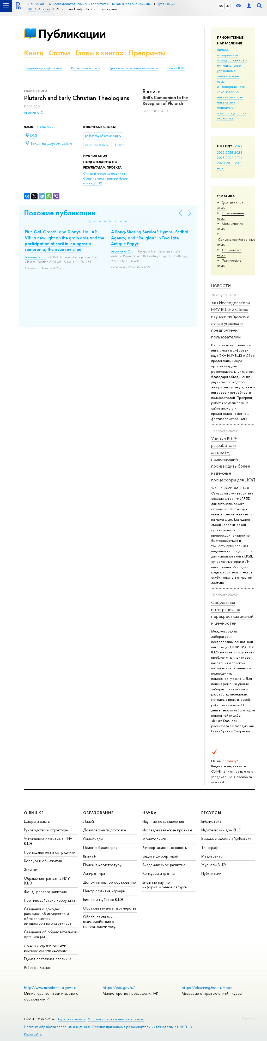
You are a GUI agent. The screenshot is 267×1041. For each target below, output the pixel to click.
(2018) (105, 178)
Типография (211, 847)
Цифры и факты (37, 821)
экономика (225, 118)
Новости (221, 286)
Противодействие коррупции (49, 900)
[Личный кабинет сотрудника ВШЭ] (249, 6)
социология (237, 113)
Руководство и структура (46, 829)
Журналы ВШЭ (213, 864)
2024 (238, 152)
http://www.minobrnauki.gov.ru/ (50, 987)
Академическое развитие (163, 864)
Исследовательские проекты (167, 829)
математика (226, 102)
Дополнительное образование (109, 882)
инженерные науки (231, 86)
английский (45, 127)
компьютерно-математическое (230, 94)
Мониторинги (154, 838)
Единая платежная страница (47, 958)
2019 (230, 162)
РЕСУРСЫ (211, 812)
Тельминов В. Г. (35, 257)
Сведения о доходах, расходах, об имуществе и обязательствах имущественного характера (47, 916)
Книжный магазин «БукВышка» (226, 838)
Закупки (30, 869)
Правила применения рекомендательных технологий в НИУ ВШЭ (142, 1027)
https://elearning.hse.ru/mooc (207, 987)
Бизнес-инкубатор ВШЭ (103, 899)
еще (220, 168)
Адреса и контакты (72, 1019)
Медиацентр (212, 856)
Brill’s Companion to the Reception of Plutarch (165, 100)
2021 (238, 157)
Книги (34, 52)
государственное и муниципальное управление (232, 65)
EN (227, 6)
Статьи (59, 52)
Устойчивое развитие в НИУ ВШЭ (48, 841)
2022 (229, 157)
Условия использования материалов (116, 1019)
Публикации (72, 34)
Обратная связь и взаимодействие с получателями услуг (100, 921)
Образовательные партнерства (110, 908)
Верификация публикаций (44, 68)
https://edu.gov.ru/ (119, 987)
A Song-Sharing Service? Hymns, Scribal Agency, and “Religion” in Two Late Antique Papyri (149, 237)
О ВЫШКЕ (34, 812)
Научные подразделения (163, 821)
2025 (229, 152)
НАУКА (149, 812)
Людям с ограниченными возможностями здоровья (46, 947)
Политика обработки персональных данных (57, 1027)
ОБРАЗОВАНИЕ (98, 812)
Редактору (248, 1018)
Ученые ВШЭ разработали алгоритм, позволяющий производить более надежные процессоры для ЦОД (233, 459)
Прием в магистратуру (102, 864)
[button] (89, 221)
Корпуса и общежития (43, 860)
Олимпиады (93, 838)
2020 (221, 162)
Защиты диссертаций (160, 856)
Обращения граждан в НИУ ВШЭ (47, 880)
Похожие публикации (60, 212)
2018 (238, 162)
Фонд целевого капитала (45, 891)
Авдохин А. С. (34, 113)
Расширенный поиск (85, 68)
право (222, 113)
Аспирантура (94, 873)
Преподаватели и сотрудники (49, 852)
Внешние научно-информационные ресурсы (164, 884)
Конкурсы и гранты (158, 873)
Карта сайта (32, 1034)
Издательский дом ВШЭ (221, 829)
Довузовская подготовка (104, 829)
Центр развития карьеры (104, 890)
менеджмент (227, 107)
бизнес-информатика (227, 52)
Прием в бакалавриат (101, 847)
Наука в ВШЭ (176, 68)
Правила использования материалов (133, 68)
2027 (238, 145)
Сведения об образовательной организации (50, 934)
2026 (220, 152)
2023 (220, 157)
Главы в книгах (99, 52)
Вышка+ (89, 856)
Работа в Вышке (37, 967)
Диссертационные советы (164, 847)
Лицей (88, 821)
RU (221, 6)
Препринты (147, 52)
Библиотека (211, 821)
